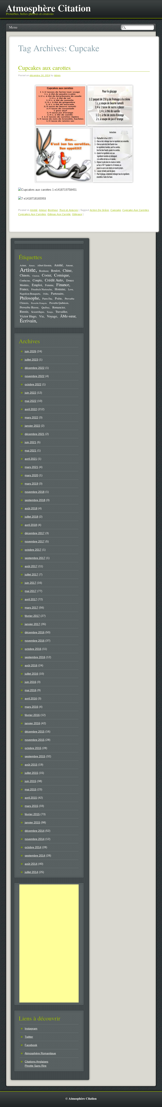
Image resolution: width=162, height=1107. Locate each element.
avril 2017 (31, 599)
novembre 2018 (34, 491)
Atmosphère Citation (48, 8)
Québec (45, 307)
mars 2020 (31, 475)
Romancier (58, 307)
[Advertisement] (49, 943)
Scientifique (37, 312)
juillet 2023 (31, 359)
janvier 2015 (32, 822)
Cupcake (115, 210)
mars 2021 (31, 467)
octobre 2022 (33, 384)
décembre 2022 (34, 367)
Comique (61, 275)
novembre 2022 (34, 376)
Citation (35, 275)
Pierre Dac (47, 298)
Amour (42, 210)
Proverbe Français (39, 303)
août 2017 (31, 566)
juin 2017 (30, 582)
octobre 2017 (33, 549)
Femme (49, 285)
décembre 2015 (34, 731)
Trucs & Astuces (68, 210)
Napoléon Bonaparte (30, 293)
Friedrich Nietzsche (41, 289)
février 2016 (32, 715)
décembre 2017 (34, 533)
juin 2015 (30, 781)
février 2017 (32, 615)
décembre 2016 (34, 632)
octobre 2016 (33, 648)
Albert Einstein (44, 265)
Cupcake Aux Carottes (135, 210)
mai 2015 (30, 789)
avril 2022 (31, 409)
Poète (58, 298)
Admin (57, 75)
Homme (60, 289)
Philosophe (29, 298)
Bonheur (53, 210)
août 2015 (31, 764)
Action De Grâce (99, 210)
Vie (41, 316)
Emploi (37, 285)
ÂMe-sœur (67, 316)
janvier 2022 (32, 425)
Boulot (55, 270)
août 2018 (31, 508)
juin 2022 (30, 392)
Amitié (34, 210)
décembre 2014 (34, 830)
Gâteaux (77, 214)
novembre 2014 (34, 839)
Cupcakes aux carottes (44, 67)
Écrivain (28, 320)
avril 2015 (31, 797)
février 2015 (32, 814)
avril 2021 (31, 458)
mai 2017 (30, 591)
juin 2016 (30, 681)
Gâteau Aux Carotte (59, 214)
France (24, 289)
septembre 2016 (35, 657)
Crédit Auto (54, 280)
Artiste (28, 269)
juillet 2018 (31, 516)
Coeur (46, 275)
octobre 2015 (33, 748)
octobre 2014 (33, 847)
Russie (24, 311)
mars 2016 (31, 706)
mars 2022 (31, 417)
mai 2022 (30, 400)
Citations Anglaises (36, 1061)
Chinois (24, 275)
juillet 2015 (31, 772)
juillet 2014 (31, 872)
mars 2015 (31, 805)
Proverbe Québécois (58, 302)
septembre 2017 (35, 558)
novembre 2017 (34, 541)
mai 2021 (30, 450)
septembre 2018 (35, 500)
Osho (45, 293)
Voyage (52, 316)
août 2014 (31, 863)
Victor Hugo (28, 316)
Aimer (32, 265)
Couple (37, 280)
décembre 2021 (34, 434)
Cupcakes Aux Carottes (32, 214)
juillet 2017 (31, 574)
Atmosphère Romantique (40, 1053)
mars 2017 (31, 607)
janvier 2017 (32, 624)
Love (70, 289)
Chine (67, 270)
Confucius (25, 280)
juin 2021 (30, 442)
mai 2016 (30, 690)
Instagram (31, 1028)
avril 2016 (31, 698)
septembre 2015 (35, 756)
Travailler (61, 312)
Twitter (29, 1036)
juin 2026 (30, 351)
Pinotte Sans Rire (35, 1065)
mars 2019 (31, 483)
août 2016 (31, 665)
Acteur (23, 265)
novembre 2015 (34, 739)
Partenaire (57, 293)
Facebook (31, 1045)
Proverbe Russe (29, 307)
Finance (62, 284)
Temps (50, 311)
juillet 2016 (31, 673)
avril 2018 (31, 524)
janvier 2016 (32, 723)
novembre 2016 (34, 640)
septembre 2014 (35, 855)
